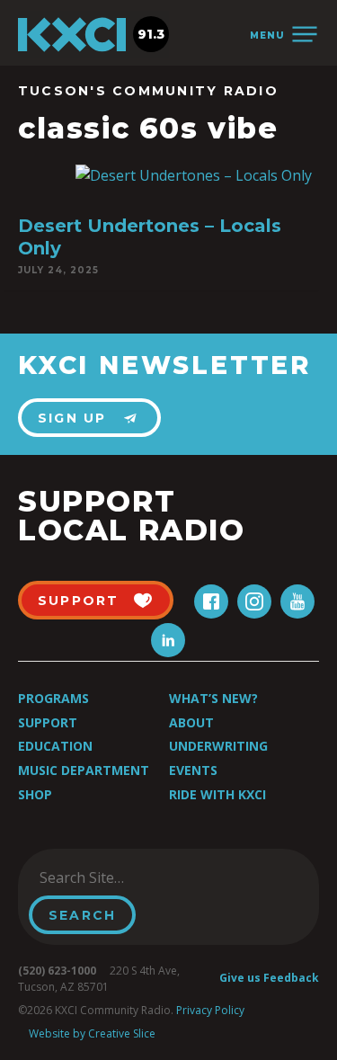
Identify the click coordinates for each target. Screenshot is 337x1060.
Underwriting (218, 745)
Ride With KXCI (217, 794)
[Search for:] (120, 877)
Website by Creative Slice (92, 1033)
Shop (35, 794)
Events (193, 770)
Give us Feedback (269, 977)
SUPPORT (79, 600)
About (191, 722)
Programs (53, 698)
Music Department (83, 770)
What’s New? (213, 698)
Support (47, 722)
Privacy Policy (210, 1010)
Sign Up (72, 418)
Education (55, 745)
